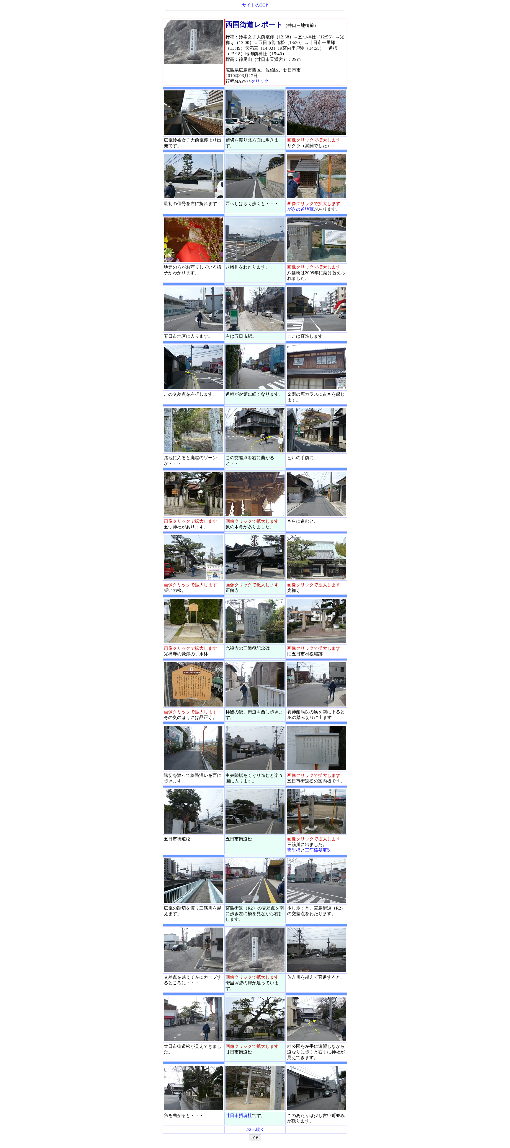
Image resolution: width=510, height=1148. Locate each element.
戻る (255, 1137)
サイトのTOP (255, 5)
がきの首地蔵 (300, 209)
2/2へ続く (255, 1129)
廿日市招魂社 (238, 1115)
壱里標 (293, 850)
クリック (260, 81)
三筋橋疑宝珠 (318, 850)
